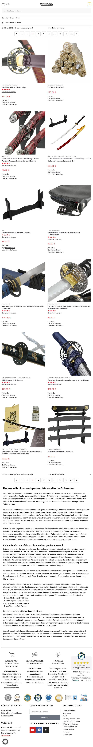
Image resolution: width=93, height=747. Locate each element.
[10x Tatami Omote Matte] (69, 61)
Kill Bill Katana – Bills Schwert (12, 380)
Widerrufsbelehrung (70, 724)
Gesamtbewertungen (9, 92)
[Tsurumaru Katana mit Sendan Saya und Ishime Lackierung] (69, 354)
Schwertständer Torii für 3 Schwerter (60, 451)
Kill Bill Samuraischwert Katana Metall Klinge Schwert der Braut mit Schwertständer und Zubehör (22, 453)
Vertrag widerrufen (70, 727)
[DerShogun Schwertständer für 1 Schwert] (23, 206)
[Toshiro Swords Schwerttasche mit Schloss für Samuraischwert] (69, 206)
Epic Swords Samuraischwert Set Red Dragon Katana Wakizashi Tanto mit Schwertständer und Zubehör (20, 160)
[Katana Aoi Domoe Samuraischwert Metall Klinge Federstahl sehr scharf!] (23, 280)
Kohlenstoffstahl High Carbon (59, 377)
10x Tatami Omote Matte (56, 87)
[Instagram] (46, 730)
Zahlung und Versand (71, 718)
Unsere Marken (69, 710)
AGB (65, 716)
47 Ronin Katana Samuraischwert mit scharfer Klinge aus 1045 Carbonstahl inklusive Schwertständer (69, 160)
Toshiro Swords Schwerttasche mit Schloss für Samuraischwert (64, 234)
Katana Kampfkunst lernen (11, 713)
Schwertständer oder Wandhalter (26, 617)
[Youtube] (33, 730)
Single (4, 230)
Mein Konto (67, 735)
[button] (89, 4)
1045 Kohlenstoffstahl (10, 85)
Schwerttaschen (54, 230)
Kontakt (66, 732)
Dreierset (5, 156)
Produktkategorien (13, 22)
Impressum (67, 713)
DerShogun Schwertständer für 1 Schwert (16, 232)
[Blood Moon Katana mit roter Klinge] (23, 61)
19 (65, 34)
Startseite (5, 18)
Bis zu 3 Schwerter (55, 449)
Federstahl (6, 304)
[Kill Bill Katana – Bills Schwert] (23, 354)
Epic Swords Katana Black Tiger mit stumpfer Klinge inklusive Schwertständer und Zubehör (69, 307)
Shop (12, 18)
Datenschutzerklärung (71, 721)
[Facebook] (39, 730)
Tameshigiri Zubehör (55, 85)
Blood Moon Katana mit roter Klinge (14, 87)
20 (71, 34)
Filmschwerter (70, 156)
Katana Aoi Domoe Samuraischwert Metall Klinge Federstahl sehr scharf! (22, 307)
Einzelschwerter (54, 304)
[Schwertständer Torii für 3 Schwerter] (69, 425)
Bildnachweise (68, 729)
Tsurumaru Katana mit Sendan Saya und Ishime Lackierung (68, 380)
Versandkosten (10, 102)
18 (60, 34)
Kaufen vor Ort (7, 716)
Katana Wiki (6, 710)
